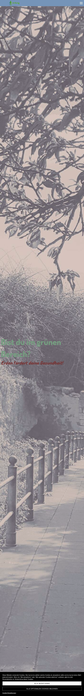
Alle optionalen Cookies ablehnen (42, 689)
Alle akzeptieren (42, 683)
